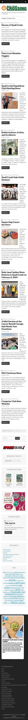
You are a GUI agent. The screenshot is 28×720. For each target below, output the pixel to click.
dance (13, 578)
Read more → (5, 43)
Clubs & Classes (7, 22)
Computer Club (10, 576)
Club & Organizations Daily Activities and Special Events (14, 685)
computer (21, 574)
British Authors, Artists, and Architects (12, 133)
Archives (5, 559)
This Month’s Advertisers (7, 704)
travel (21, 600)
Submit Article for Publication (7, 700)
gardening (12, 583)
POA (13, 594)
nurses (5, 592)
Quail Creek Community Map (7, 698)
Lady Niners (14, 585)
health (22, 583)
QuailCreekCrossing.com (15, 714)
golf (18, 582)
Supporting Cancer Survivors (10, 223)
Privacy (3, 708)
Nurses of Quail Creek (12, 25)
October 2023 (15, 22)
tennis (17, 600)
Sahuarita (5, 552)
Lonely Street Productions (9, 590)
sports (12, 600)
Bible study (18, 572)
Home (2, 669)
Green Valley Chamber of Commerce (11, 554)
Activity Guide (4, 673)
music (22, 590)
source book (8, 600)
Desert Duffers (20, 578)
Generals (5, 51)
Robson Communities (8, 560)
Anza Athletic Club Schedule (7, 679)
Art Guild (12, 572)
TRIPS (5, 603)
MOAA (17, 590)
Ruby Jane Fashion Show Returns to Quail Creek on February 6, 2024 (14, 274)
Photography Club (18, 592)
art (4, 572)
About (2, 671)
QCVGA (15, 598)
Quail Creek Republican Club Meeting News (12, 87)
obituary (8, 592)
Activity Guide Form (5, 675)
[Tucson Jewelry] (14, 501)
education (7, 580)
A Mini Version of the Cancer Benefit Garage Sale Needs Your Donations (12, 325)
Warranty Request (7, 557)
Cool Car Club (19, 576)
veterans (21, 603)
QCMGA (20, 596)
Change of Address (5, 683)
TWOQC (14, 602)
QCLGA (13, 596)
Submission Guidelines (6, 695)
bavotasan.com (21, 717)
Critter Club (7, 578)
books (17, 574)
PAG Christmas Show (11, 373)
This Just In (9, 523)
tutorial (8, 603)
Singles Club (21, 598)
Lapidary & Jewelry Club (17, 588)
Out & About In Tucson (8, 556)
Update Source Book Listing (7, 706)
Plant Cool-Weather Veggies (11, 54)
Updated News (9, 521)
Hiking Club (8, 585)
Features (5, 83)
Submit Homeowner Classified (8, 703)
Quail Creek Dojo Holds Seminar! (12, 178)
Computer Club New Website (11, 402)
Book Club (12, 574)
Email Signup (4, 687)
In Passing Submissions (6, 696)
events (12, 580)
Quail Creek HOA (6, 551)
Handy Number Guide (6, 689)
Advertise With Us (7, 549)
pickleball (8, 594)
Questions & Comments (6, 691)
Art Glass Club (8, 572)
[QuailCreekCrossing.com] (14, 7)
